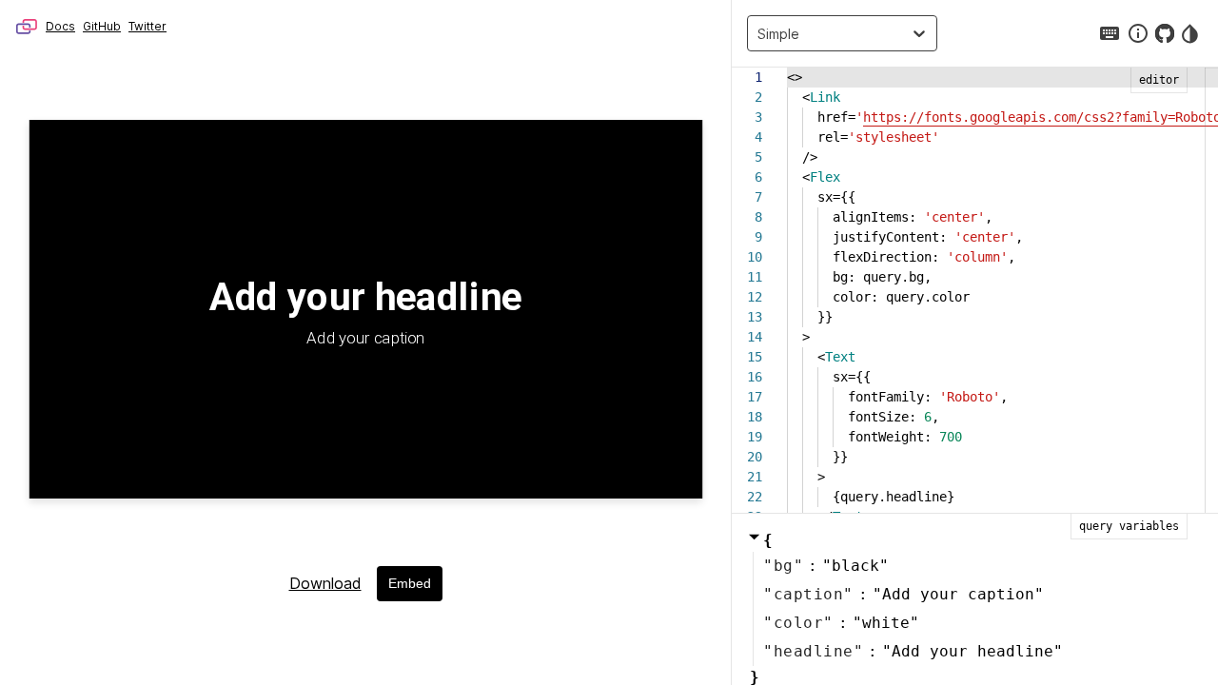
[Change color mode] (1191, 33)
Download (325, 583)
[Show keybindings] (1109, 33)
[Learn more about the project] (1138, 33)
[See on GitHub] (1164, 33)
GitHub (102, 26)
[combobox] (762, 33)
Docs (60, 26)
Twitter (147, 26)
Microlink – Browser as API (26, 26)
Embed (409, 583)
